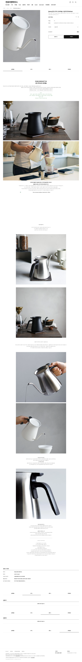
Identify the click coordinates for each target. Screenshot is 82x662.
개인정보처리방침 (17, 651)
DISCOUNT (53, 4)
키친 (12, 4)
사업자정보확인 (18, 655)
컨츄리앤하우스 (12, 2)
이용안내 (23, 651)
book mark (41, 4)
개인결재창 (47, 4)
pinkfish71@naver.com (18, 654)
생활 (32, 4)
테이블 (16, 4)
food (20, 4)
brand (36, 4)
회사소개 (7, 651)
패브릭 (28, 4)
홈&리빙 (24, 4)
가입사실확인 (33, 657)
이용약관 (11, 651)
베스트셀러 (7, 4)
